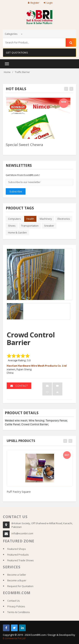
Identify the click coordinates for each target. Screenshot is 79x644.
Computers (14, 218)
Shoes (12, 225)
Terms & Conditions (18, 612)
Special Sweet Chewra (24, 144)
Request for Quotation (20, 586)
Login (50, 2)
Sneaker (49, 225)
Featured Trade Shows (20, 560)
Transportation (30, 225)
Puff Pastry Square (19, 491)
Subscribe (15, 191)
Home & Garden (17, 232)
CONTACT (21, 385)
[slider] (12, 149)
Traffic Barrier (22, 72)
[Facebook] (6, 628)
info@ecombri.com (22, 533)
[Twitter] (14, 628)
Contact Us (13, 600)
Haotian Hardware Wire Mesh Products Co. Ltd (37, 365)
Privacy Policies (16, 606)
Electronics (64, 218)
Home (7, 72)
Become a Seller (16, 574)
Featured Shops (16, 549)
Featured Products (18, 554)
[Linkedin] (22, 628)
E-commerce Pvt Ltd (14, 638)
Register (34, 2)
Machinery (46, 218)
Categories (11, 34)
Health (30, 218)
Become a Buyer (16, 580)
